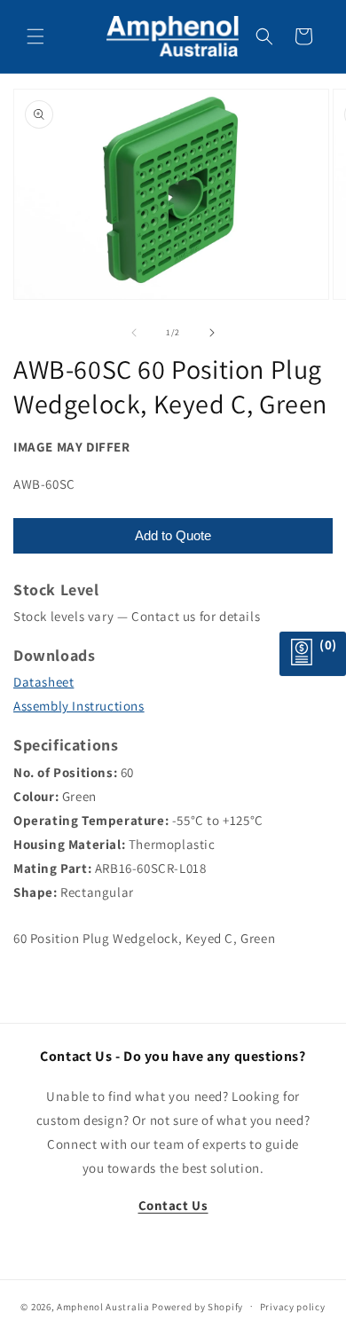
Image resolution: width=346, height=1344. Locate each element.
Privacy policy (293, 1307)
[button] (35, 36)
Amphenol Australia (103, 1306)
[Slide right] (212, 332)
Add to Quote (173, 535)
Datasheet (43, 681)
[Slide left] (133, 332)
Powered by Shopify (197, 1306)
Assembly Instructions (79, 705)
